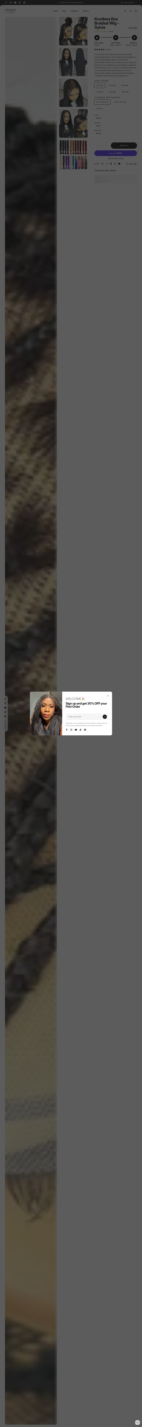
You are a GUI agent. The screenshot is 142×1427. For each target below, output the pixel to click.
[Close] (107, 695)
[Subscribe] (105, 717)
